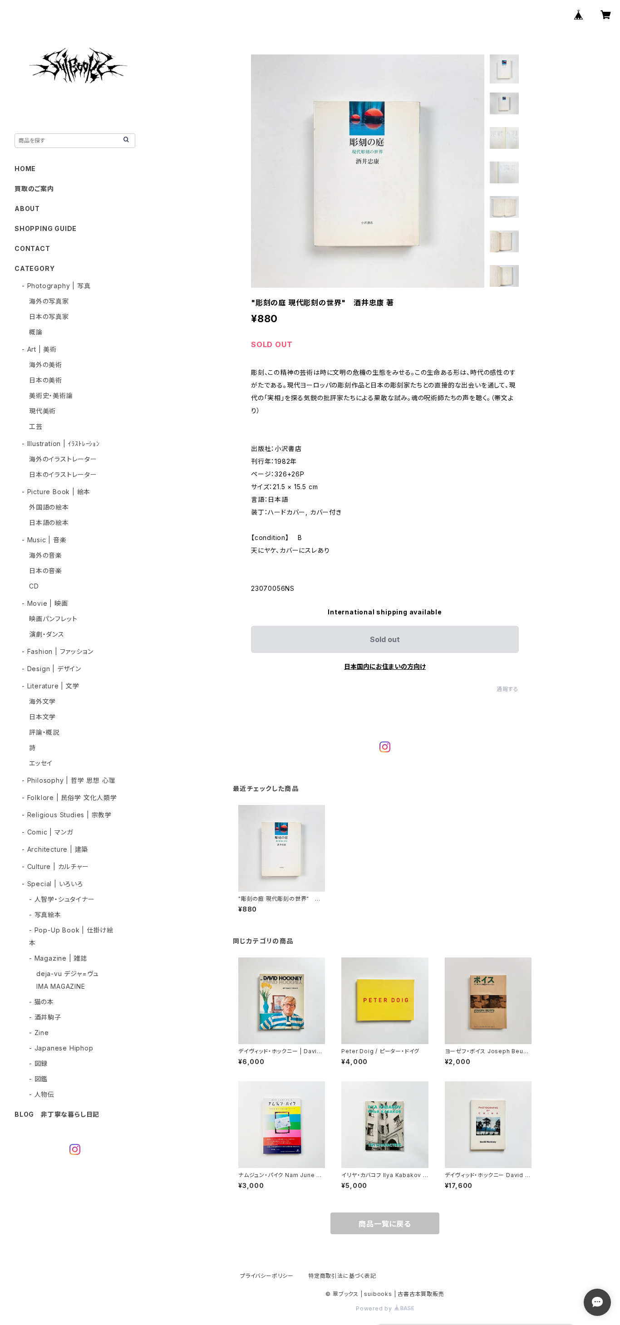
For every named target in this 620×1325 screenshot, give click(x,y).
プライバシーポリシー (267, 1275)
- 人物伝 (41, 1094)
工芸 (36, 426)
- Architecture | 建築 (55, 849)
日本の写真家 (49, 316)
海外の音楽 (45, 555)
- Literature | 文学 (50, 686)
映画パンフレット (53, 619)
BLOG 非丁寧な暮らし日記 (57, 1114)
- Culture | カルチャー (55, 866)
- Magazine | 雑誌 (58, 958)
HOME (25, 168)
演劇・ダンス (46, 634)
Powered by (375, 1308)
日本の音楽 (45, 570)
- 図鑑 (38, 1079)
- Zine (39, 1032)
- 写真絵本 (45, 914)
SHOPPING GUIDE (46, 228)
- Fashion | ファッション (57, 651)
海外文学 (42, 701)
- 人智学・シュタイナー (62, 899)
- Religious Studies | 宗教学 (67, 815)
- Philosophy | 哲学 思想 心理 (68, 780)
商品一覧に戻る (385, 1223)
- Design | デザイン (51, 668)
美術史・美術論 (51, 395)
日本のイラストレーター (63, 474)
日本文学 (42, 717)
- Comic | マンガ (47, 832)
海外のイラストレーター (63, 459)
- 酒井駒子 (45, 1017)
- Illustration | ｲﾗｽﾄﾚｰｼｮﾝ (61, 443)
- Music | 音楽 (44, 540)
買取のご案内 (34, 188)
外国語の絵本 (49, 507)
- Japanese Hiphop (61, 1048)
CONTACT (32, 248)
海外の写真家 (49, 301)
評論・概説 (44, 732)
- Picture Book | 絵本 (56, 492)
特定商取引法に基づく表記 (342, 1275)
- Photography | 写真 (56, 286)
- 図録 (38, 1063)
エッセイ (41, 763)
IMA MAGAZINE (60, 986)
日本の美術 (45, 380)
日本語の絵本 (49, 522)
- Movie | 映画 (45, 603)
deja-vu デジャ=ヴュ (67, 973)
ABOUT (27, 208)
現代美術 (42, 411)
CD (34, 586)
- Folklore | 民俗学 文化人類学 (69, 797)
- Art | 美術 (39, 349)
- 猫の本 (41, 1002)
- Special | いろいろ (52, 884)
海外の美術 (45, 364)
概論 (36, 332)
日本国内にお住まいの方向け (385, 666)
